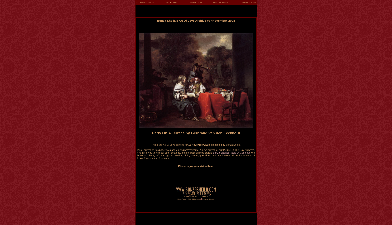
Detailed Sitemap (208, 199)
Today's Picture (196, 2)
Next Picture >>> (249, 2)
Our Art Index (171, 2)
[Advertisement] (196, 29)
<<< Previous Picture (145, 2)
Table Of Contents (220, 2)
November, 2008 (223, 20)
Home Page (181, 199)
